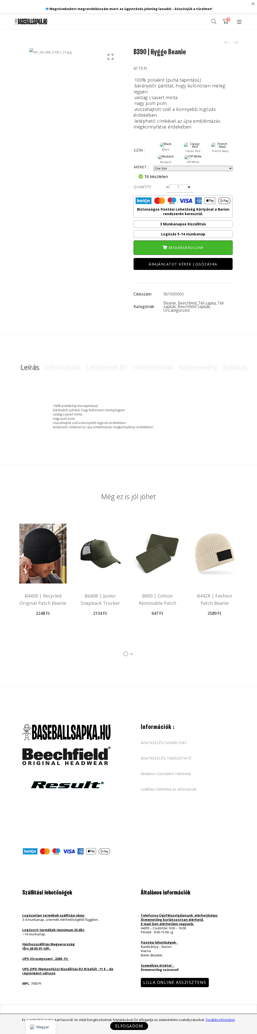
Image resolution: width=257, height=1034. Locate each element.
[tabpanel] (43, 571)
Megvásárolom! (186, 247)
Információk (62, 367)
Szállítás (235, 367)
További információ (220, 1019)
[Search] (213, 22)
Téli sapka (207, 303)
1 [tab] (125, 654)
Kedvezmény (198, 367)
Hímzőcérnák (153, 367)
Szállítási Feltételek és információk (169, 789)
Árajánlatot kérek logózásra (183, 264)
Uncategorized (176, 310)
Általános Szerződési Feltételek (166, 774)
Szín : (139, 150)
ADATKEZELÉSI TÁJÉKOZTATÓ (166, 758)
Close (253, 4)
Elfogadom (129, 1026)
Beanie (169, 303)
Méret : (141, 167)
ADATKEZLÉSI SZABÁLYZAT (164, 743)
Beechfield (187, 303)
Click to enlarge (110, 57)
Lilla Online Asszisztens (174, 982)
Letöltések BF (106, 367)
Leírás (29, 367)
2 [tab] (131, 654)
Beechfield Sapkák (193, 306)
